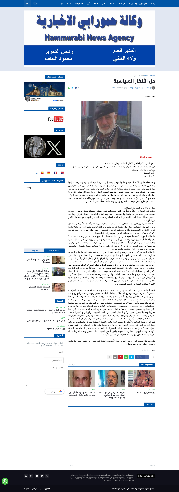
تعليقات (34, 250)
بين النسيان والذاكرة (146, 392)
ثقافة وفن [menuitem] (79, 3)
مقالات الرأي (138, 75)
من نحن (34, 488)
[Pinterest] (120, 357)
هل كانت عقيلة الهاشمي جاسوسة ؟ (39, 288)
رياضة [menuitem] (69, 3)
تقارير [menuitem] (103, 3)
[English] (61, 173)
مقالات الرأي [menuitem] (92, 3)
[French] (55, 173)
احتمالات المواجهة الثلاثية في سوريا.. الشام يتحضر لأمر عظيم (82, 393)
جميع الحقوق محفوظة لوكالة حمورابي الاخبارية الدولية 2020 (133, 488)
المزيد (36, 173)
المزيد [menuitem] (61, 3)
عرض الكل (71, 364)
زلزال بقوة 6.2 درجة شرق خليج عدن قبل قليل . (45, 320)
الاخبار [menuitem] (112, 3)
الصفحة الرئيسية (149, 75)
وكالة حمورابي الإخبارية (142, 3)
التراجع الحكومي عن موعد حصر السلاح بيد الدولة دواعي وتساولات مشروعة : (112, 395)
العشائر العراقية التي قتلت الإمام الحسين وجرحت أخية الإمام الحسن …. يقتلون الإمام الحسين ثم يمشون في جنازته (37, 275)
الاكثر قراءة (54, 250)
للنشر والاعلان (45, 488)
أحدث (152, 465)
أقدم (71, 465)
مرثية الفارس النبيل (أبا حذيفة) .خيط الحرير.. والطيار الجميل (46, 311)
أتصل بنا (26, 488)
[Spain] (41, 173)
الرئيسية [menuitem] (121, 3)
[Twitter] (72, 88)
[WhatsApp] (69, 88)
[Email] (115, 357)
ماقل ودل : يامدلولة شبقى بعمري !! (38, 260)
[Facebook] (76, 88)
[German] (48, 173)
